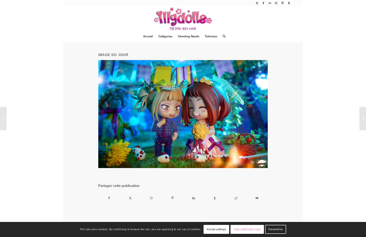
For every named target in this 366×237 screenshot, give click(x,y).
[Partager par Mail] (257, 198)
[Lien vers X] (257, 3)
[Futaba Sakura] (362, 118)
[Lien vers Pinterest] (282, 3)
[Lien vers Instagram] (276, 3)
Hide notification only (247, 229)
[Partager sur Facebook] (109, 198)
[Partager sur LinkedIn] (193, 198)
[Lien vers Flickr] (270, 3)
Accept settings (216, 229)
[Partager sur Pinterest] (172, 198)
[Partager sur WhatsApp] (151, 198)
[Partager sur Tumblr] (214, 198)
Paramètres (275, 229)
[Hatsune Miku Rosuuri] (3, 118)
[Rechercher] (222, 36)
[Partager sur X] (130, 198)
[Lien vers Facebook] (263, 3)
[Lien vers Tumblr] (289, 3)
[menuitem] (148, 36)
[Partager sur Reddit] (236, 198)
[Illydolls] (183, 18)
